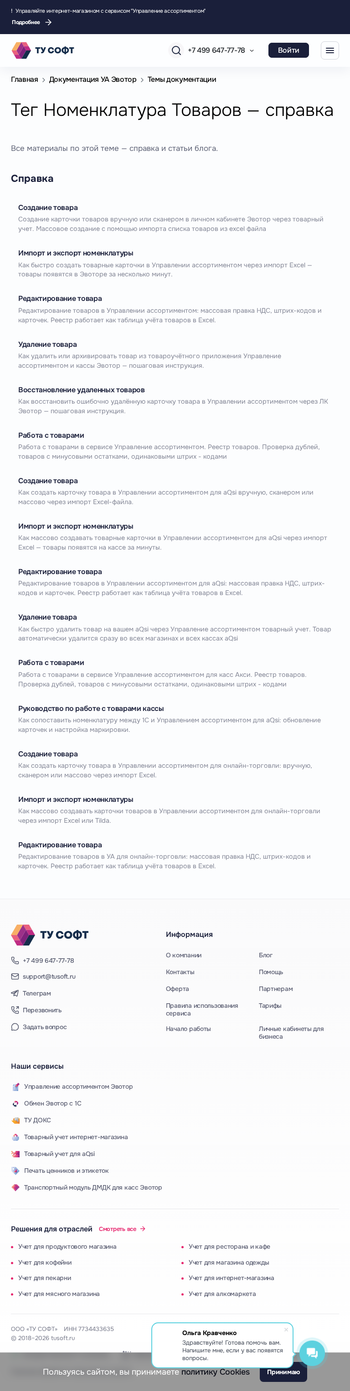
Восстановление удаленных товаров (81, 390)
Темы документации (182, 79)
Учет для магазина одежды (229, 1262)
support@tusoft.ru (49, 977)
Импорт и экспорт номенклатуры (76, 253)
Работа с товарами (51, 435)
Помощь (271, 972)
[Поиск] (176, 50)
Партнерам (276, 989)
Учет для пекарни (44, 1278)
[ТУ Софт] (49, 935)
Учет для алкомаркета (222, 1294)
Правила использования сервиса (202, 1010)
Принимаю (283, 1372)
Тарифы (270, 1005)
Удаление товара (47, 344)
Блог (266, 955)
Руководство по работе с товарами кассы (91, 708)
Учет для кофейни (45, 1262)
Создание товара (47, 207)
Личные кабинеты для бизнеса (291, 1033)
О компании (183, 955)
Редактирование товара (60, 298)
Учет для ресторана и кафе (229, 1246)
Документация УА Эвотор (93, 79)
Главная (24, 79)
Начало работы (188, 1029)
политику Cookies (215, 1372)
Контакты (180, 972)
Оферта (177, 989)
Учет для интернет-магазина (231, 1278)
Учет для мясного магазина (59, 1294)
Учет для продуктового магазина (67, 1246)
